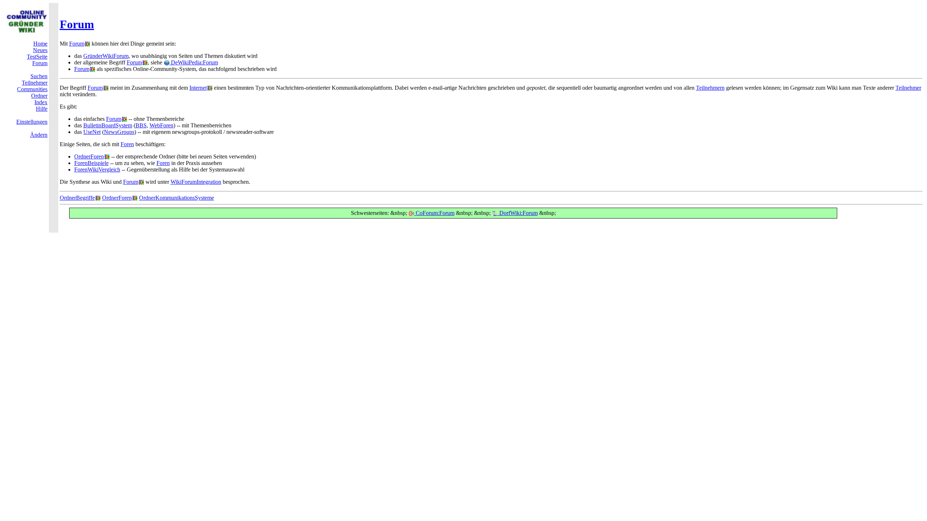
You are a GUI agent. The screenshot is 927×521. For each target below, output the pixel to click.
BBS (141, 125)
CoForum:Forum (434, 213)
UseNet (92, 132)
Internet (198, 88)
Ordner (39, 96)
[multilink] (87, 44)
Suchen (38, 76)
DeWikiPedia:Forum (193, 62)
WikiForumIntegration (196, 182)
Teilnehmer (34, 83)
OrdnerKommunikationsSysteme (176, 198)
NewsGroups (119, 132)
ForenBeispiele (91, 163)
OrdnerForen (89, 156)
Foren (127, 144)
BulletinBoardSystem (107, 125)
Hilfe (41, 109)
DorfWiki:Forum (518, 213)
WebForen (161, 125)
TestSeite (37, 57)
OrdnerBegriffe (77, 198)
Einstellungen (31, 122)
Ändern (38, 135)
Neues (40, 50)
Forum (77, 24)
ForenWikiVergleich (97, 169)
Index (40, 102)
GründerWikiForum (106, 56)
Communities (32, 89)
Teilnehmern (710, 88)
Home (40, 44)
